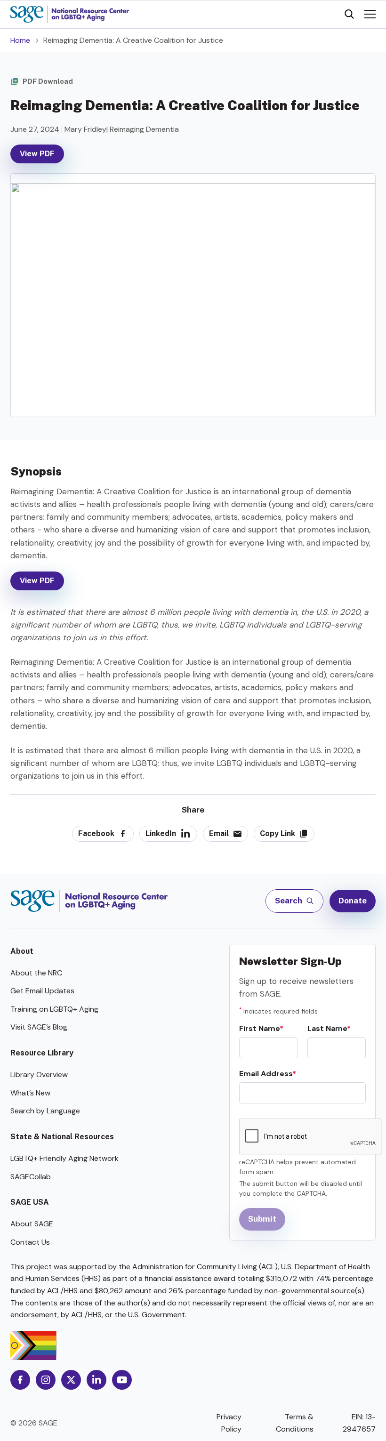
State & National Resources (62, 1136)
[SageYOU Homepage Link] (69, 14)
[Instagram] (46, 1380)
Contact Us (30, 1242)
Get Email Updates (42, 991)
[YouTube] (122, 1380)
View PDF (37, 153)
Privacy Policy (229, 1423)
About (21, 951)
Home (20, 40)
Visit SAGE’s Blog (38, 1027)
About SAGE (31, 1224)
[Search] (349, 14)
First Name (259, 1028)
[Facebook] (20, 1380)
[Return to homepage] (89, 901)
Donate (352, 900)
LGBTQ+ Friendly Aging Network (64, 1158)
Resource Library (41, 1052)
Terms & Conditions (295, 1423)
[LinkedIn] (96, 1380)
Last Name (327, 1028)
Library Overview (39, 1074)
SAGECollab (30, 1177)
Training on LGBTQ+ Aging (54, 1009)
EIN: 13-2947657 (359, 1423)
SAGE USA (29, 1202)
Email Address (265, 1074)
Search (289, 900)
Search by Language (45, 1111)
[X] (71, 1380)
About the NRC (36, 973)
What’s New (30, 1093)
